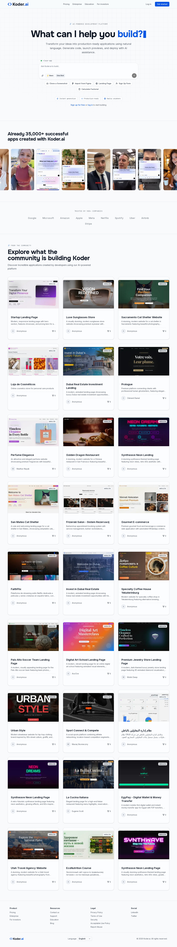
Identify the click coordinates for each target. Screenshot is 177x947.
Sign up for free (78, 105)
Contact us (54, 912)
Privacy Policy (97, 912)
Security (94, 920)
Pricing (66, 4)
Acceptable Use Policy (100, 923)
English (82, 939)
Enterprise (77, 4)
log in (90, 105)
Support (53, 916)
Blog (52, 923)
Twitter (134, 916)
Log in (148, 4)
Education (89, 4)
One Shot (60, 76)
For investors (103, 4)
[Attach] (42, 76)
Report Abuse (96, 927)
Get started (162, 4)
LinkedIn (134, 912)
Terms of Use (96, 916)
